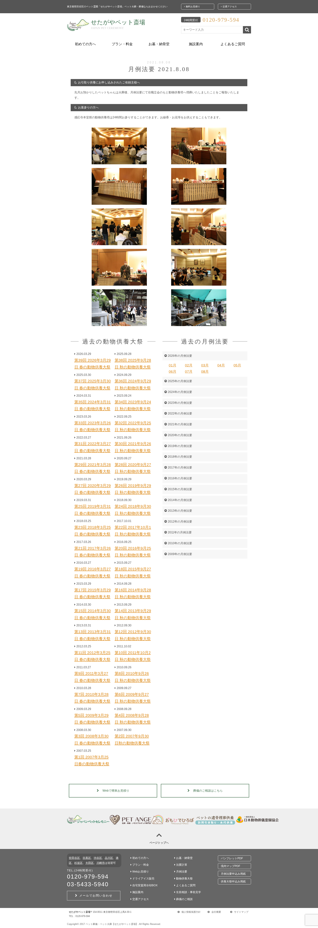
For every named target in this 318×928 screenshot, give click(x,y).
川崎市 (100, 862)
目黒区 (87, 857)
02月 (188, 365)
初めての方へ (85, 44)
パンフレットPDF (232, 858)
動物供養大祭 (184, 878)
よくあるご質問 (232, 44)
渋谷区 (98, 857)
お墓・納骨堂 (159, 44)
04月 (221, 365)
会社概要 (216, 912)
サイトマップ (241, 912)
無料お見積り (192, 6)
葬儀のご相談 (184, 899)
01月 (172, 365)
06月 (172, 371)
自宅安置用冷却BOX (145, 885)
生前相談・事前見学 (188, 892)
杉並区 (78, 862)
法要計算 (181, 864)
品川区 (109, 857)
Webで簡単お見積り (116, 790)
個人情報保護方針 (191, 912)
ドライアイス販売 (143, 878)
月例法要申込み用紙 (233, 873)
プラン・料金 (122, 44)
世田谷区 (74, 857)
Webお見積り (140, 871)
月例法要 (181, 871)
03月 (205, 365)
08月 (205, 371)
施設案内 (196, 44)
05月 (237, 365)
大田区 (89, 862)
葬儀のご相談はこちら (208, 790)
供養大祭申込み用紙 (233, 881)
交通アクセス (229, 6)
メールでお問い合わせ (95, 895)
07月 (188, 371)
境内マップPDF (230, 866)
